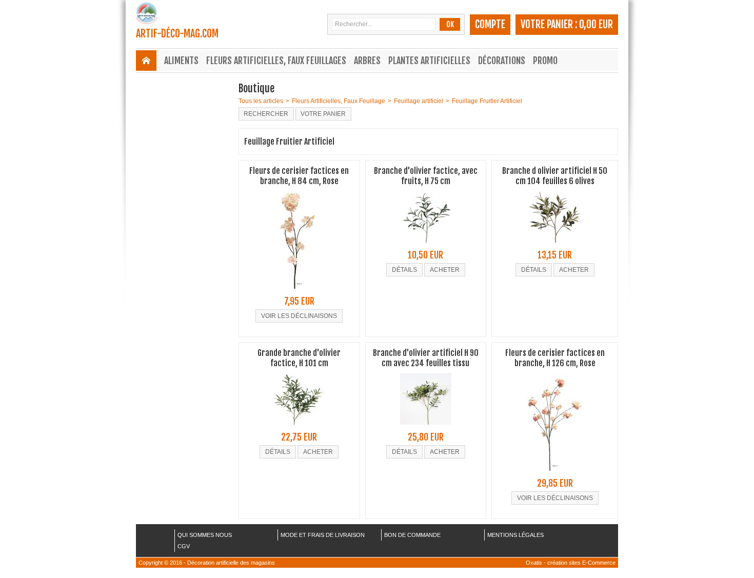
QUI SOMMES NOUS (204, 535)
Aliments (181, 60)
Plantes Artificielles (429, 60)
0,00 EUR (596, 24)
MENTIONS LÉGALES (515, 535)
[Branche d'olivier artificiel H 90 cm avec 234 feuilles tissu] (426, 427)
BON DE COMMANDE (412, 535)
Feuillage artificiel (418, 101)
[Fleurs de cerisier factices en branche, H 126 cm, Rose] (555, 473)
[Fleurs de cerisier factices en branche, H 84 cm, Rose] (299, 291)
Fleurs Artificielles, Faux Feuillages (276, 60)
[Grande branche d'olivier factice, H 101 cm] (299, 427)
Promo (545, 60)
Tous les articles (261, 101)
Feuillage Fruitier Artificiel (487, 101)
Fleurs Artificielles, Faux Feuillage (338, 101)
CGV (183, 546)
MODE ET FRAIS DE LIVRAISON (323, 535)
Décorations (501, 60)
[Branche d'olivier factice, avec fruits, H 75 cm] (426, 245)
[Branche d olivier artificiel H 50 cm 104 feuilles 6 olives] (555, 245)
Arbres (367, 60)
